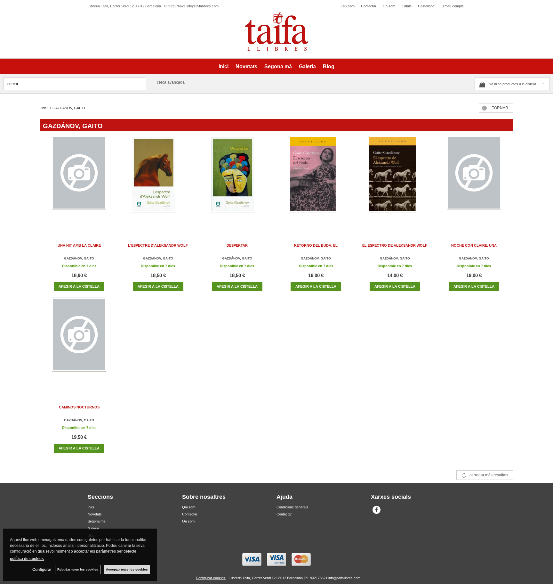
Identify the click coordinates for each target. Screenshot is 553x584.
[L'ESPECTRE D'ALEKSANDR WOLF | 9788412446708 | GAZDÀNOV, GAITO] (158, 180)
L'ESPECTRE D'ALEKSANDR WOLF (158, 245)
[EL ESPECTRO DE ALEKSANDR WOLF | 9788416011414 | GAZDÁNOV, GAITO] (395, 180)
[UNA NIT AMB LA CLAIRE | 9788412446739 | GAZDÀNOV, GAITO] (79, 180)
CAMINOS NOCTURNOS (79, 407)
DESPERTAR (237, 245)
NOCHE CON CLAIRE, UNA (474, 245)
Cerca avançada (171, 82)
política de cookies (27, 558)
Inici (223, 66)
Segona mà (278, 66)
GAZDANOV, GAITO (474, 258)
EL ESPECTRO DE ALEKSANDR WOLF (394, 245)
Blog (328, 66)
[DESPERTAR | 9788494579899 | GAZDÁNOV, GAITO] (237, 180)
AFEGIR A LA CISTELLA (79, 286)
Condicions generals (292, 507)
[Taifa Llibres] (276, 32)
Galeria (307, 66)
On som (389, 6)
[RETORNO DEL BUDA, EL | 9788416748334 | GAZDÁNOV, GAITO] (316, 180)
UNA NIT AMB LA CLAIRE (79, 245)
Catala (407, 6)
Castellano (426, 6)
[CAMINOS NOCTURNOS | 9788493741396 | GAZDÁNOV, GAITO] (79, 342)
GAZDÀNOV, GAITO (79, 258)
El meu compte (452, 6)
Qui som (348, 6)
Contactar (368, 6)
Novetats (246, 66)
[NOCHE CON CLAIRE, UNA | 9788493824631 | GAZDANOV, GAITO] (474, 180)
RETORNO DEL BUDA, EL (316, 245)
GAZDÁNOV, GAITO (237, 258)
